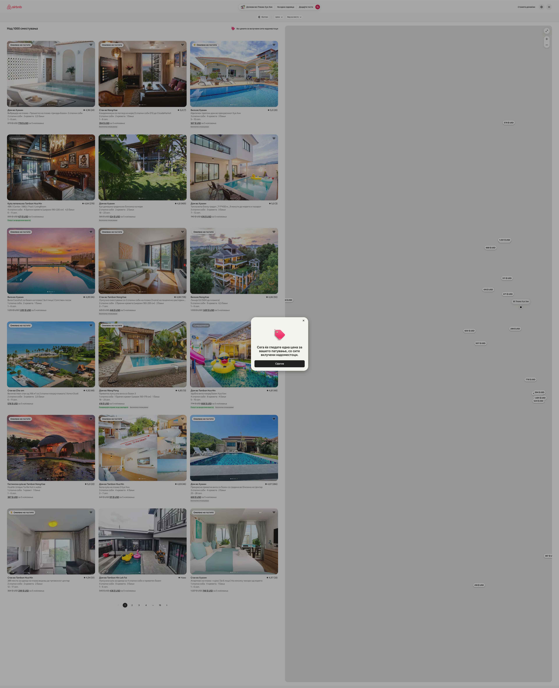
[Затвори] (303, 320)
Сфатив (279, 363)
